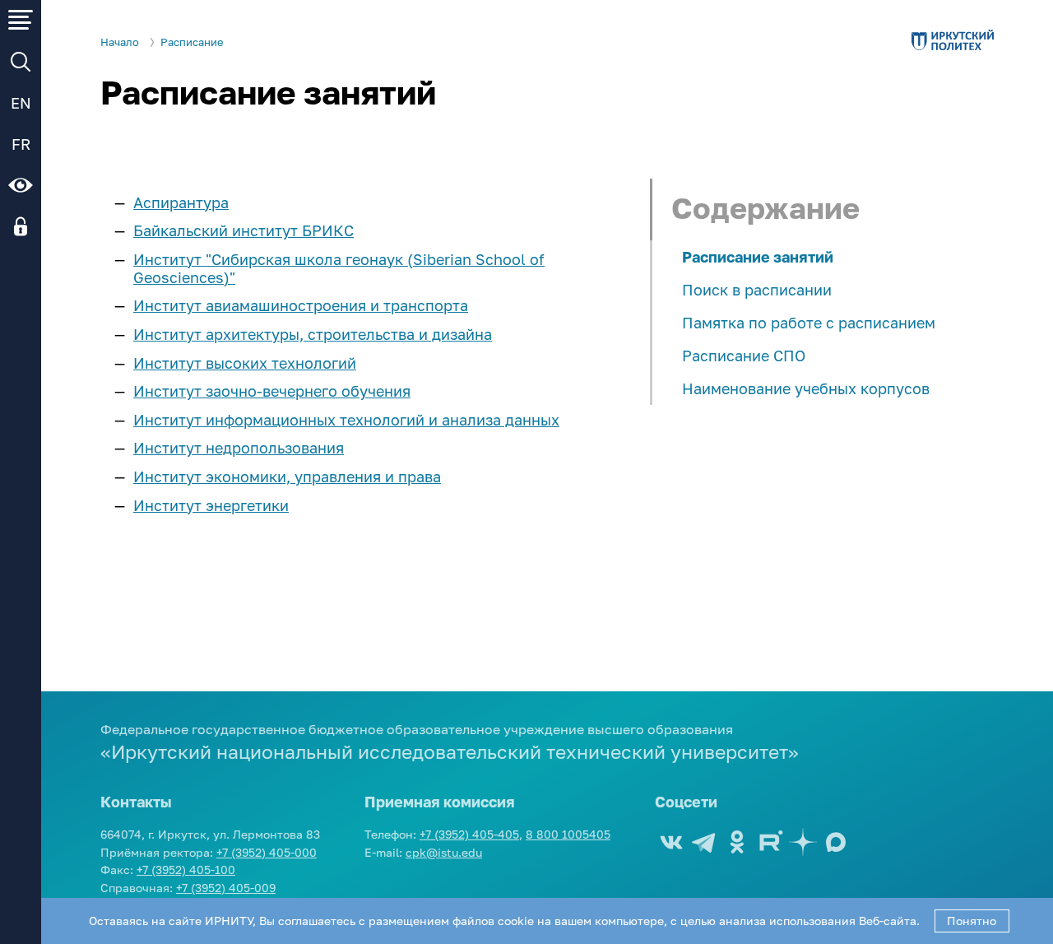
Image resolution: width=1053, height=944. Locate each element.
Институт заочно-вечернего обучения (272, 391)
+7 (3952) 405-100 (186, 870)
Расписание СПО (743, 355)
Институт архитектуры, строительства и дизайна (312, 334)
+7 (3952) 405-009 (226, 888)
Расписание (192, 42)
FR (21, 144)
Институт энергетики (211, 505)
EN (21, 103)
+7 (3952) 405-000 (266, 852)
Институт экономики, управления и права (287, 476)
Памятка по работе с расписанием (808, 323)
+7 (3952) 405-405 (469, 834)
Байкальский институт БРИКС (243, 230)
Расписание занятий (757, 257)
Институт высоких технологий (244, 363)
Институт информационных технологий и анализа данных (346, 420)
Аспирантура (181, 202)
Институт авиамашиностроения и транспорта (300, 305)
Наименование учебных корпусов (806, 388)
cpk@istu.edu (444, 852)
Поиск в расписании (757, 290)
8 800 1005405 (568, 834)
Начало (119, 42)
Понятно (971, 921)
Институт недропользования (238, 448)
